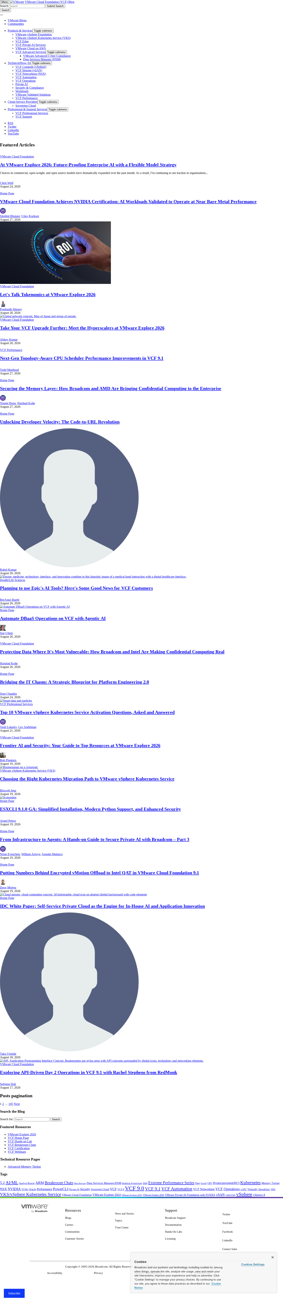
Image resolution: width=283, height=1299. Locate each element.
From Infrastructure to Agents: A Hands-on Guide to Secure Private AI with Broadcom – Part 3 (94, 839)
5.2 (2, 1183)
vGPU (243, 1189)
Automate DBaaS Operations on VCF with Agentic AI (53, 618)
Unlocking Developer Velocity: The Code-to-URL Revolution (60, 421)
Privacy (98, 1273)
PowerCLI (60, 1189)
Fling (197, 1183)
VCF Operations (227, 1189)
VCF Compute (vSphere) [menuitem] (30, 66)
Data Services (80, 1183)
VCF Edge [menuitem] (22, 41)
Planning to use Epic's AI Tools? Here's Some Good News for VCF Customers (76, 588)
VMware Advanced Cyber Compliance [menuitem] (47, 55)
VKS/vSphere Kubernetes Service (30, 1194)
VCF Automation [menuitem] (26, 77)
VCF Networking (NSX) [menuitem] (30, 73)
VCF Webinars (17, 1151)
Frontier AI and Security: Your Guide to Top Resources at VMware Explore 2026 (80, 745)
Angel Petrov (8, 820)
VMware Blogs (17, 20)
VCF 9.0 (134, 1188)
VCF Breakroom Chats (22, 1144)
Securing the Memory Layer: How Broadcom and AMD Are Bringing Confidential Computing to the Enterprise (110, 388)
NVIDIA (14, 1189)
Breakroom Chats (59, 1183)
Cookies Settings (253, 1264)
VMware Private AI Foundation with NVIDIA (190, 1194)
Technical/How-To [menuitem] (19, 63)
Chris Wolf (6, 183)
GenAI (204, 1183)
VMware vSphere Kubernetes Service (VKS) (27, 770)
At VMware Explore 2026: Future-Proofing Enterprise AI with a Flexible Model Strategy (88, 164)
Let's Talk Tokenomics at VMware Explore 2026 (47, 294)
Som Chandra (8, 693)
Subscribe (14, 1293)
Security (85, 1189)
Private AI (74, 1189)
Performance (44, 1189)
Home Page (7, 193)
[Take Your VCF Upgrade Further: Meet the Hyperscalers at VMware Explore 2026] (38, 316)
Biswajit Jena (8, 790)
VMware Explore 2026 (22, 1134)
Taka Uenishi (8, 1053)
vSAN (220, 1195)
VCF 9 (120, 1189)
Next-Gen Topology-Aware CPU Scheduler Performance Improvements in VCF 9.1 (81, 358)
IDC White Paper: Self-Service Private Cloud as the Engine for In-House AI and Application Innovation (102, 906)
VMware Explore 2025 (131, 1195)
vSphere (244, 1194)
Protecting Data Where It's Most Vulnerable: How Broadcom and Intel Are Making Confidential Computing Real (112, 651)
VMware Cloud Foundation (17, 156)
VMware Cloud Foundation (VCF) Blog (49, 1)
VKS (272, 1189)
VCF (113, 1189)
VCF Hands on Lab (20, 1141)
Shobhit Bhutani (10, 216)
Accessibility (54, 1273)
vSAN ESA (230, 1195)
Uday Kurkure (30, 216)
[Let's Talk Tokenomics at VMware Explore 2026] (55, 282)
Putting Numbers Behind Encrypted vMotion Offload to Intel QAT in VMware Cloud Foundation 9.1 (99, 872)
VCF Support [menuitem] (23, 116)
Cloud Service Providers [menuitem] (22, 101)
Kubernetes (250, 1182)
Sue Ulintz (6, 633)
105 (10, 1104)
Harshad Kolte (26, 403)
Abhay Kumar (9, 339)
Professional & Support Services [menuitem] (27, 109)
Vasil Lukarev (8, 727)
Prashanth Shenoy (11, 309)
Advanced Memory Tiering (24, 1166)
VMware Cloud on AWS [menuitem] (30, 48)
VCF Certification (19, 1148)
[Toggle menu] (1, 14)
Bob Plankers (8, 760)
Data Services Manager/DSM (104, 1183)
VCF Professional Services (16, 704)
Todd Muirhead (9, 369)
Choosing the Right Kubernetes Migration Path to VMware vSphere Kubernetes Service (87, 778)
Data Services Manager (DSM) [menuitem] (42, 59)
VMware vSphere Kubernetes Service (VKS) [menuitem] (43, 38)
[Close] (272, 1257)
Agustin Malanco (52, 854)
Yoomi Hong (8, 403)
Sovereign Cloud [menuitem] (25, 105)
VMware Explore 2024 (106, 1195)
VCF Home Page (18, 1137)
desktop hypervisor (132, 1183)
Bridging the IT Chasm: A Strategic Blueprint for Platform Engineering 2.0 (74, 682)
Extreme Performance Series (171, 1182)
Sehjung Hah (8, 1084)
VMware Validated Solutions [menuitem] (33, 94)
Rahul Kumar (8, 569)
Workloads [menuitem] (21, 91)
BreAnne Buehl (9, 599)
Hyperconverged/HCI (226, 1183)
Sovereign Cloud (100, 1189)
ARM (39, 1183)
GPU (209, 1183)
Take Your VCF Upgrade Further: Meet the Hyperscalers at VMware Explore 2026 (82, 327)
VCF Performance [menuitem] (26, 98)
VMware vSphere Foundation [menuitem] (33, 34)
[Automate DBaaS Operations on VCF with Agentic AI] (35, 606)
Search (4, 6)
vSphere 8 (259, 1194)
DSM (145, 1183)
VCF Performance (11, 350)
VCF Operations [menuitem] (25, 80)
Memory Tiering (270, 1183)
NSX (3, 1189)
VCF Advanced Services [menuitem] (30, 52)
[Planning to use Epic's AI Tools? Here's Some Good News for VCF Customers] (93, 576)
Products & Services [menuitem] (20, 30)
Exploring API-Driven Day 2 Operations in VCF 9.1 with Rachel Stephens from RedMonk (88, 1072)
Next (17, 1104)
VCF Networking (204, 1189)
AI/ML (12, 1182)
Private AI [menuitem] (21, 84)
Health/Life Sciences (12, 580)
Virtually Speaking (258, 1189)
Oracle (32, 1189)
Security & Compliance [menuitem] (29, 87)
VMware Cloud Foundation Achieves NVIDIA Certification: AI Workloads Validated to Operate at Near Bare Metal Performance (128, 201)
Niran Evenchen (10, 854)
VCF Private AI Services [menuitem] (30, 44)
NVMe (25, 1189)
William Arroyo (30, 854)
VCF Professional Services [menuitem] (31, 113)
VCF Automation (176, 1188)
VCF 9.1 (153, 1188)
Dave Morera (8, 887)
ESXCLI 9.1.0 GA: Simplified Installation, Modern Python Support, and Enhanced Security (90, 809)
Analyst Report (27, 1183)
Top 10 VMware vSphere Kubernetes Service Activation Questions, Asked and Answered (87, 712)
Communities (16, 23)
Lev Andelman (27, 727)
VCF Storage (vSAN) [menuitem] (28, 70)
